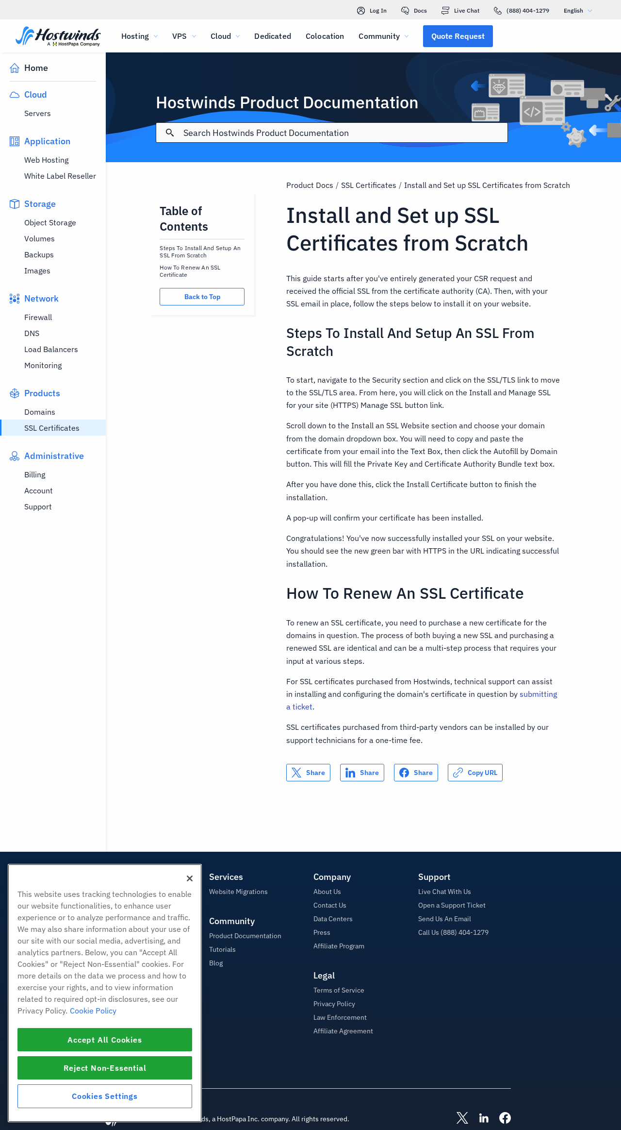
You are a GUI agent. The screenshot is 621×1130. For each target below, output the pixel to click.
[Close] (189, 878)
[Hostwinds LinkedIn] (479, 1119)
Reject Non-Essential (105, 1068)
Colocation (325, 36)
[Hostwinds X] (457, 1119)
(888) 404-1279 (528, 10)
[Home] (58, 37)
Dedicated (272, 36)
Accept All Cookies (104, 1040)
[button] (458, 35)
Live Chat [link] (466, 10)
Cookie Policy (93, 1010)
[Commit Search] (169, 132)
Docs (420, 10)
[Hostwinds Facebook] (500, 1119)
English (573, 10)
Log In (378, 10)
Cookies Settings (105, 1096)
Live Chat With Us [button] (444, 891)
